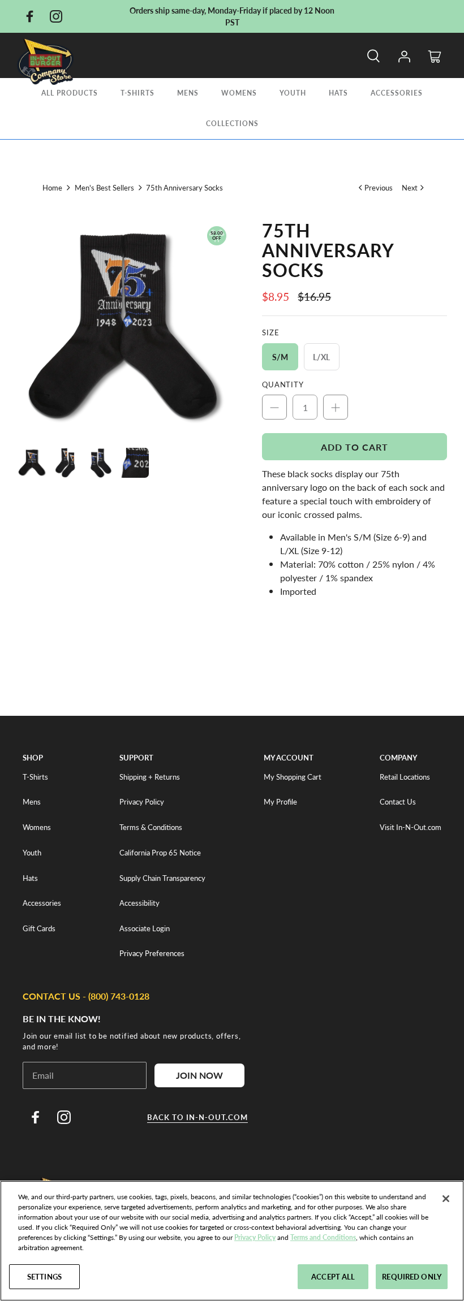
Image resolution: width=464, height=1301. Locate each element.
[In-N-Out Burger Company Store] (45, 61)
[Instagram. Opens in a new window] (56, 16)
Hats (338, 93)
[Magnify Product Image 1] (124, 328)
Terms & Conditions (150, 827)
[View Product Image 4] (134, 463)
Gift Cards (39, 928)
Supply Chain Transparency (162, 878)
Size (270, 332)
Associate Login (144, 928)
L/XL (321, 356)
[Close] (445, 1198)
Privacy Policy (141, 802)
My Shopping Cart (292, 777)
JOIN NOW (199, 1075)
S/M (280, 356)
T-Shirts (137, 93)
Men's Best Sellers (104, 187)
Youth (293, 93)
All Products (69, 93)
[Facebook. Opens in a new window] (29, 16)
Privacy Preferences (151, 953)
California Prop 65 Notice (160, 853)
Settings (44, 1276)
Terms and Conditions (323, 1237)
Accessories (397, 93)
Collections (232, 123)
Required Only (411, 1276)
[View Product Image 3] (100, 463)
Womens (239, 93)
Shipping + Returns (149, 777)
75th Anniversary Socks (184, 187)
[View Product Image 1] (32, 463)
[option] (124, 328)
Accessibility (139, 903)
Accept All (333, 1276)
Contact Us (398, 802)
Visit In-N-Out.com (410, 827)
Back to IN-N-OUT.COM (197, 1117)
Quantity (282, 384)
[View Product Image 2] (66, 463)
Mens (188, 93)
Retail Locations (405, 777)
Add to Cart (354, 446)
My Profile (280, 802)
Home (52, 187)
